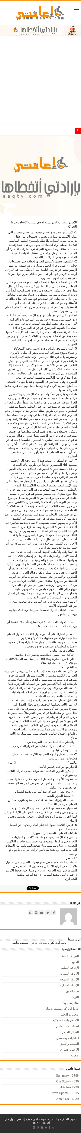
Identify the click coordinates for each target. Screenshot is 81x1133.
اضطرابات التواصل (67, 1026)
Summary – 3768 (67, 1075)
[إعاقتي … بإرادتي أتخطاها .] (40, 12)
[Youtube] (42, 1127)
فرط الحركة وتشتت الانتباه (62, 1008)
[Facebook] (49, 1127)
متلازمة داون (71, 1002)
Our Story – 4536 (67, 1081)
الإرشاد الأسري (69, 1049)
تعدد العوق (72, 991)
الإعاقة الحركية (69, 985)
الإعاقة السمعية (69, 979)
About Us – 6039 (67, 1099)
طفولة (75, 1055)
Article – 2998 (69, 1087)
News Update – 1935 (64, 1093)
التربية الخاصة (70, 956)
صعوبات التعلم (70, 1014)
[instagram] (34, 1127)
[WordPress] (38, 1127)
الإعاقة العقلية (70, 967)
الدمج (75, 961)
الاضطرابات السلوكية (66, 1020)
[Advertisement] (40, 77)
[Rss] (52, 1127)
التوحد (75, 997)
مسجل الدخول (38, 942)
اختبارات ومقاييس (67, 1037)
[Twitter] (45, 1127)
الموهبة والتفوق (69, 1043)
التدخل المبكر (70, 1032)
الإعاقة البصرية (69, 973)
